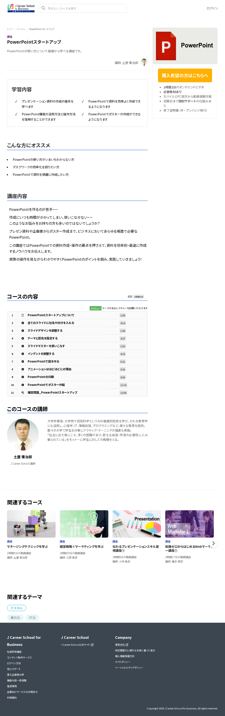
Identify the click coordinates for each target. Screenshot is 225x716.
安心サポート (14, 669)
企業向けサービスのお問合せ (22, 692)
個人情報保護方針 (124, 656)
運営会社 (120, 644)
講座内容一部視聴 (16, 680)
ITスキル (21, 29)
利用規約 (12, 697)
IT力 (32, 617)
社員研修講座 (14, 651)
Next (213, 543)
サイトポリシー (122, 662)
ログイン (212, 8)
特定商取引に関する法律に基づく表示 (135, 650)
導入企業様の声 (15, 674)
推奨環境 (12, 686)
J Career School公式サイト (76, 644)
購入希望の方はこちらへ (185, 75)
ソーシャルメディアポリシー (129, 667)
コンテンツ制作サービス (19, 657)
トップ (10, 29)
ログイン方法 (14, 663)
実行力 (15, 617)
